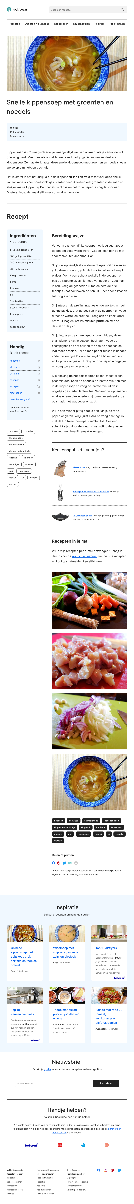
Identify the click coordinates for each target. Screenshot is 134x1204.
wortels (12, 484)
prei (11, 471)
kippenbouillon (16, 444)
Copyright (71, 1178)
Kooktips (100, 23)
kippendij (13, 457)
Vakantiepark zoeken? (76, 1190)
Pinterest (58, 863)
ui (23, 477)
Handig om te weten (45, 1194)
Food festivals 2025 (45, 1178)
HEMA (60, 1145)
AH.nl (83, 1145)
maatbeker (16, 393)
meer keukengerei (20, 399)
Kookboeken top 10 (15, 1190)
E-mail (70, 863)
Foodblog (41, 1182)
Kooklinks (41, 1186)
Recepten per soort (15, 1174)
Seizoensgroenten (14, 1182)
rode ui (12, 477)
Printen (76, 863)
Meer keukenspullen (45, 1174)
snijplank (14, 373)
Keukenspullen (81, 23)
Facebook (53, 863)
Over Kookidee (73, 1170)
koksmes (15, 360)
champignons (16, 438)
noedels (29, 464)
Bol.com (31, 1145)
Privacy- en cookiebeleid (77, 1182)
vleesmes (15, 367)
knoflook (28, 457)
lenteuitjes (14, 464)
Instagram (105, 1170)
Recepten (15, 23)
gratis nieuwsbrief (84, 556)
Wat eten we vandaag (37, 23)
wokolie (33, 477)
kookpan (14, 386)
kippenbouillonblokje (19, 451)
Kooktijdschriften (44, 1190)
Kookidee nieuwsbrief (76, 1174)
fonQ (107, 1145)
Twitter (64, 863)
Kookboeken (61, 23)
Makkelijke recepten (15, 1170)
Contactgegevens (74, 1186)
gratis (47, 1069)
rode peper (24, 471)
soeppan (14, 380)
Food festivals (117, 23)
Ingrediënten (12, 1178)
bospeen (13, 431)
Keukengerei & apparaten (48, 1170)
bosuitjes (28, 431)
